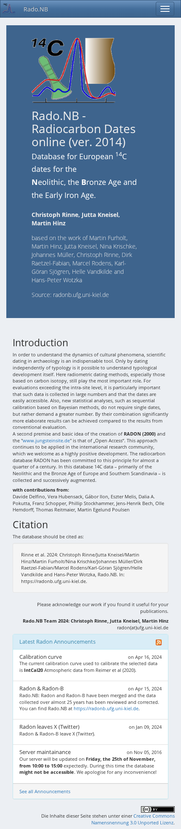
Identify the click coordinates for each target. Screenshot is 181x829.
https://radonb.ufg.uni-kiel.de (106, 708)
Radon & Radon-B (41, 688)
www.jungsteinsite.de (46, 440)
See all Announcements (44, 791)
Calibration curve (40, 657)
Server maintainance (45, 752)
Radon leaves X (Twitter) (49, 726)
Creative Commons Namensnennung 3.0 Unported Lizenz (133, 819)
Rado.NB (36, 9)
